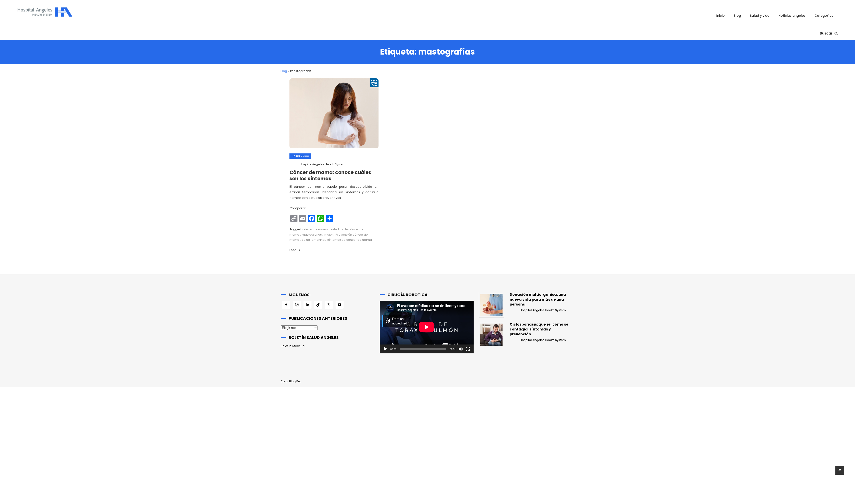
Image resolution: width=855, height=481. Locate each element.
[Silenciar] (460, 349)
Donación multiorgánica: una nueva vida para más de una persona (538, 299)
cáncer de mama (315, 229)
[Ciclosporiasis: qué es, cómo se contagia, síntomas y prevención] (491, 334)
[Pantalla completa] (468, 349)
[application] (427, 327)
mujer (328, 234)
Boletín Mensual (293, 346)
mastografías (312, 234)
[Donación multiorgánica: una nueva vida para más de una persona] (491, 305)
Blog (737, 15)
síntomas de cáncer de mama (349, 240)
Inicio (720, 15)
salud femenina (313, 240)
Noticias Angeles (792, 15)
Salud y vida (760, 15)
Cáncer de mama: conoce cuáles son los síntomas (330, 175)
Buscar (826, 33)
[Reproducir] (385, 349)
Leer (292, 250)
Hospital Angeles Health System (323, 164)
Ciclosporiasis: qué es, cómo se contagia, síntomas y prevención (539, 329)
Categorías (823, 15)
